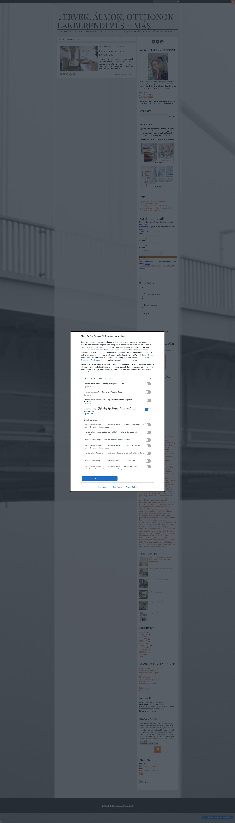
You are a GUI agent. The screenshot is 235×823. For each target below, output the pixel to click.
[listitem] (117, 378)
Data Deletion (103, 487)
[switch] (148, 383)
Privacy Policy (131, 487)
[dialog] (117, 412)
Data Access (117, 487)
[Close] (160, 336)
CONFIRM (99, 478)
